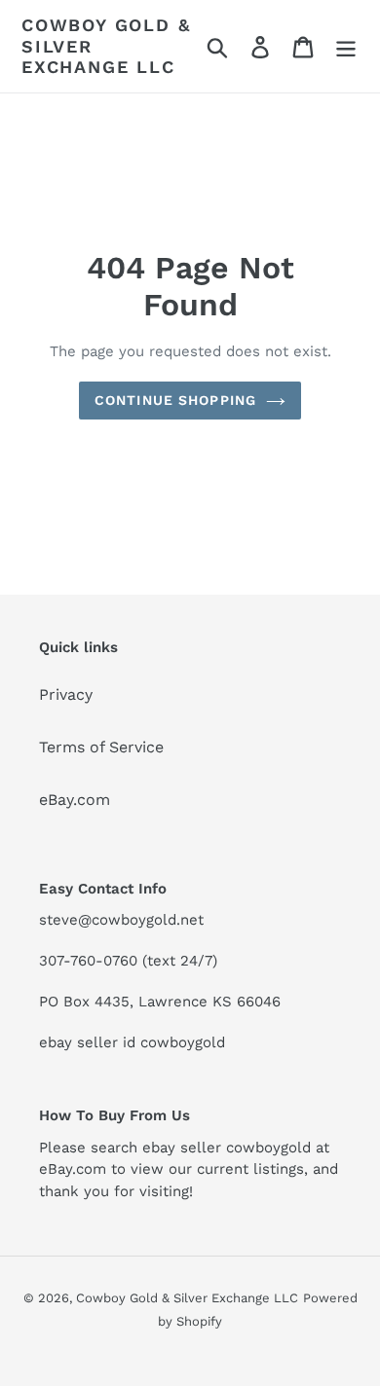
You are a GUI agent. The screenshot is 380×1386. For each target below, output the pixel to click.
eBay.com (74, 799)
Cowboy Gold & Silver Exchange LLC (105, 46)
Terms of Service (101, 747)
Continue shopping (175, 400)
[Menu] (345, 46)
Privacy (66, 694)
